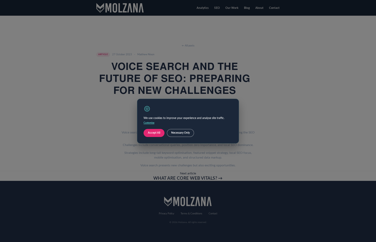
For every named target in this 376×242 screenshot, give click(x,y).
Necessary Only (180, 132)
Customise (149, 123)
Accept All (154, 132)
